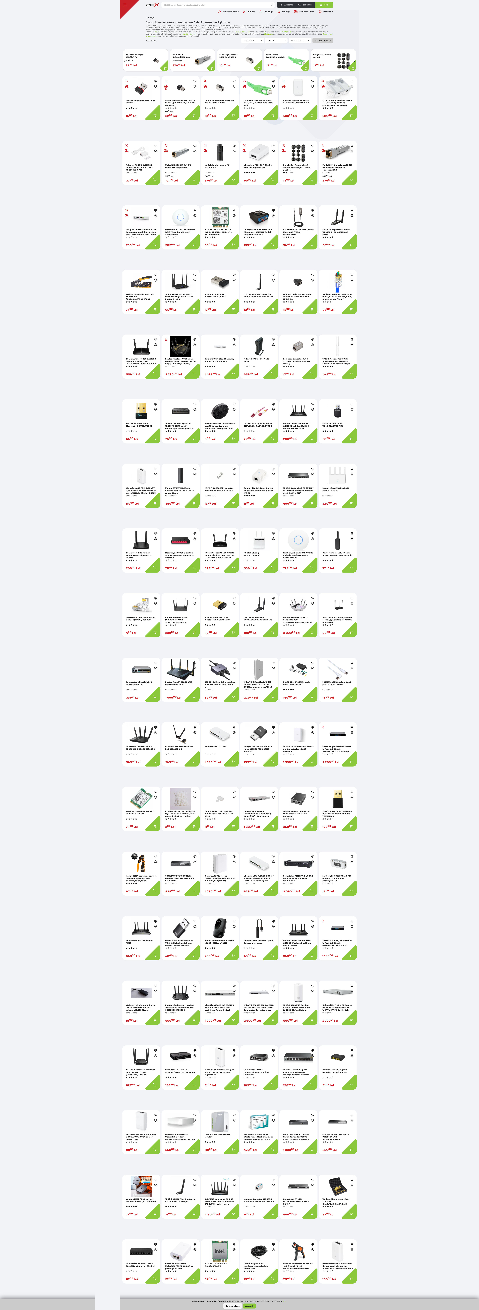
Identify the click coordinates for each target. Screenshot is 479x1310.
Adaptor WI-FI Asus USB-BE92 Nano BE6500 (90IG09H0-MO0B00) (258, 749)
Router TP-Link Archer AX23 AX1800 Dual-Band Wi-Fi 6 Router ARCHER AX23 (297, 425)
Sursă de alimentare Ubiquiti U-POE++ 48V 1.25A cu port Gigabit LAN (219, 1072)
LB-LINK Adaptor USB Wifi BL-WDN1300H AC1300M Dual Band (336, 232)
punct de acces (243, 32)
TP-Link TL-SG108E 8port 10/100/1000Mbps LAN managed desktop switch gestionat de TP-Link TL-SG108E (296, 1072)
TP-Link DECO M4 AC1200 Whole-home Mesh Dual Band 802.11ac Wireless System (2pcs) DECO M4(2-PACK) (258, 1136)
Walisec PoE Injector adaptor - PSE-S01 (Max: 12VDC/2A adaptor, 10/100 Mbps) (141, 1007)
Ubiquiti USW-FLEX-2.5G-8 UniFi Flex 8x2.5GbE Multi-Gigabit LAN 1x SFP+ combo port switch (259, 878)
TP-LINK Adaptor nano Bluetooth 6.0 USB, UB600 (139, 424)
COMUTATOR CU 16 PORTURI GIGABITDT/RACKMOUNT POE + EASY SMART (179, 878)
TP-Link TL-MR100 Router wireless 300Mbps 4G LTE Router (139, 555)
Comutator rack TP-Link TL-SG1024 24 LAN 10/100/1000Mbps (335, 1136)
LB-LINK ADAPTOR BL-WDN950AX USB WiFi (332, 424)
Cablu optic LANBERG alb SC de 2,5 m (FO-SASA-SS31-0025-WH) (275, 56)
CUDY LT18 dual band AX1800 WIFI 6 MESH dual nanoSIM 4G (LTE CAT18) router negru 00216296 (219, 1201)
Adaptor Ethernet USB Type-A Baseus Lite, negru (259, 941)
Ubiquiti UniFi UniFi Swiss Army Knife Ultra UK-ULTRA (296, 101)
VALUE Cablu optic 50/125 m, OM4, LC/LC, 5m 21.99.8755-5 (258, 424)
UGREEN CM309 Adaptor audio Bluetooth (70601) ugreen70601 (298, 232)
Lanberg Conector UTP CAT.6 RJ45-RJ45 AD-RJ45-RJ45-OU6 (259, 1200)
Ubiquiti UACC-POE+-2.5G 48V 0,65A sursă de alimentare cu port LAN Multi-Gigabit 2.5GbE (141, 490)
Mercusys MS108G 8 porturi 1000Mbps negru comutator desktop (179, 555)
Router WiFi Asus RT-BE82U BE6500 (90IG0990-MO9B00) (141, 747)
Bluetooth (268, 34)
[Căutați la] (271, 5)
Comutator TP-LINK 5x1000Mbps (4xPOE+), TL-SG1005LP (256, 1072)
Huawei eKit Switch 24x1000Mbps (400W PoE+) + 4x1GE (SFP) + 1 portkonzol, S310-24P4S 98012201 (258, 813)
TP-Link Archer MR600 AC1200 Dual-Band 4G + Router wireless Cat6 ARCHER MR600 (141, 361)
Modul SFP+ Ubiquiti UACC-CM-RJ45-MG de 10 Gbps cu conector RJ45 (182, 56)
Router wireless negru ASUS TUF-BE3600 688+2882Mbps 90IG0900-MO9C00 (179, 1007)
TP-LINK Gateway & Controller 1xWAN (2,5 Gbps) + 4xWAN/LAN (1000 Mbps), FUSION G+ (337, 943)
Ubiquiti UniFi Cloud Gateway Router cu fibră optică (219, 360)
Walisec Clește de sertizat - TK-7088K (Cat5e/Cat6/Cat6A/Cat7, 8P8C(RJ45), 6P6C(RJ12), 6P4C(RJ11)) (336, 1201)
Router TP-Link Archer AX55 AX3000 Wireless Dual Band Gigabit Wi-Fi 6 (297, 943)
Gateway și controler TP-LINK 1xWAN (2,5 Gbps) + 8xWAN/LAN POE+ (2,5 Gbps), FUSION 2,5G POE (337, 749)
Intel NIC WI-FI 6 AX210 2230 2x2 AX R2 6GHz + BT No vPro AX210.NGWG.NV (218, 232)
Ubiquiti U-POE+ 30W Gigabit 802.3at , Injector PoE (258, 166)
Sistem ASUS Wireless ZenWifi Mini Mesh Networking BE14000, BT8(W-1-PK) (220, 878)
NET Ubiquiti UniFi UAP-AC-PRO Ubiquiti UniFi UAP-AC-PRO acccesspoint (298, 555)
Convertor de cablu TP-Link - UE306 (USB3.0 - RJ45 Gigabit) (337, 554)
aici (284, 1301)
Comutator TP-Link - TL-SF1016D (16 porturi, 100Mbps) (180, 1071)
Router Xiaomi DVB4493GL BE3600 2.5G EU (335, 489)
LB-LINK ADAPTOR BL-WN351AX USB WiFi (140, 101)
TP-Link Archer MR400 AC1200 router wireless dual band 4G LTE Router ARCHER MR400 (219, 555)
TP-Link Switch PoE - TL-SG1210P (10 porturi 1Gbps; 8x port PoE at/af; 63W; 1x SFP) (298, 490)
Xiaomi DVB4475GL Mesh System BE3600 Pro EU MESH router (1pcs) (179, 490)
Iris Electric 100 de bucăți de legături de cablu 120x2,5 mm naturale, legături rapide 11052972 (180, 813)
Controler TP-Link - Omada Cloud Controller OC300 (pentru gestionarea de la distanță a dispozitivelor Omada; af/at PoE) (296, 1136)
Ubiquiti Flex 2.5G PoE (215, 746)
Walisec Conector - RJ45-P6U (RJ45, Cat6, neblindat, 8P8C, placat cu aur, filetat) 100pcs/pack (337, 296)
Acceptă (249, 1306)
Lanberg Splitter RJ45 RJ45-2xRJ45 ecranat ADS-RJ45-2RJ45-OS (297, 296)
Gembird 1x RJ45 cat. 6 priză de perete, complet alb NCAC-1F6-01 (259, 490)
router (157, 32)
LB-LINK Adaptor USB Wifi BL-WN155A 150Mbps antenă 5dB (259, 295)
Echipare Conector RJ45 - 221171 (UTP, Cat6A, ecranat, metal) (296, 361)
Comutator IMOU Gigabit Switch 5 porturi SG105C (334, 1071)
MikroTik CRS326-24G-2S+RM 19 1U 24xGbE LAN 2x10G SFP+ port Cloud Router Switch (220, 1007)
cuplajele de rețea (189, 34)
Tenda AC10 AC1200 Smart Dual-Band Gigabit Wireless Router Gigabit (179, 296)
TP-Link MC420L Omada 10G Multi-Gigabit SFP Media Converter (296, 813)
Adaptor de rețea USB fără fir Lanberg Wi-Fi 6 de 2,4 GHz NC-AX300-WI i (135, 56)
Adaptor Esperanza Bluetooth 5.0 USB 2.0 (215, 295)
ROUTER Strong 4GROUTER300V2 (252, 554)
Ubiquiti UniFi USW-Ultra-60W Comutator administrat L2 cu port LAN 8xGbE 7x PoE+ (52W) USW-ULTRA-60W (141, 232)
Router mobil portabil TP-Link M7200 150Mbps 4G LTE (219, 941)
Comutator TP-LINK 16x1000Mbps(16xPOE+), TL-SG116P (296, 1201)
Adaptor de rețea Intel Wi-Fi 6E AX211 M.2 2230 (140, 812)
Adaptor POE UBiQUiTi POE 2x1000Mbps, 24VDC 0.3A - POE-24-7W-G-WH (139, 167)
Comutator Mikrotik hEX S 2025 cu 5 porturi (139, 683)
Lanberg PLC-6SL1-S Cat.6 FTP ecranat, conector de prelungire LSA (336, 878)
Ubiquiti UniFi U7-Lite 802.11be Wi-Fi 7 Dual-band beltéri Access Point (180, 232)
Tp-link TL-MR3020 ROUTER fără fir (218, 1135)
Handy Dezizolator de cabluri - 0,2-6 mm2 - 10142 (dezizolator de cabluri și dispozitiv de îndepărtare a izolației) (298, 1266)
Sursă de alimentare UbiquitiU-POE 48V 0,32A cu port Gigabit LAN (179, 1266)
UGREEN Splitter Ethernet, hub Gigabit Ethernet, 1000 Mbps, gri (220, 684)
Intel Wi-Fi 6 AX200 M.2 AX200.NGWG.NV (216, 1264)
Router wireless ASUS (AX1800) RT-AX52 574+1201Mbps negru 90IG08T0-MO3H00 (176, 620)
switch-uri (286, 32)
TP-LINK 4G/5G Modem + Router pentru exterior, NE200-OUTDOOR (298, 749)
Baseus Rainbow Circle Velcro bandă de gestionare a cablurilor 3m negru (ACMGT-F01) (220, 426)
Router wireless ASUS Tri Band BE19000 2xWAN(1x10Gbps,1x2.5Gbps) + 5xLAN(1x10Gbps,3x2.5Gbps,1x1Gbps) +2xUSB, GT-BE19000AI (298, 620)
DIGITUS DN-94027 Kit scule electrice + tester (296, 683)
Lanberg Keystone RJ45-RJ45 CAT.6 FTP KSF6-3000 (228, 56)
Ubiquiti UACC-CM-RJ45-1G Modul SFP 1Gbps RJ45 (178, 166)
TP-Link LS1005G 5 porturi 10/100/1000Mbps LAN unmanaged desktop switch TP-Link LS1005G (179, 426)
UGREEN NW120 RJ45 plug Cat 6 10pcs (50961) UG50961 (140, 618)
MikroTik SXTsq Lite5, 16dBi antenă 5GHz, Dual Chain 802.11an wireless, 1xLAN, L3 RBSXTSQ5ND (258, 684)
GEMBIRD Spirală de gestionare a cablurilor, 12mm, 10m (256, 1266)
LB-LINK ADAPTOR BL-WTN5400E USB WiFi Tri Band (258, 618)
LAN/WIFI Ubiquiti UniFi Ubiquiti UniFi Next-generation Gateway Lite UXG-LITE (180, 1136)
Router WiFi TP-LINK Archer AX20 (139, 941)
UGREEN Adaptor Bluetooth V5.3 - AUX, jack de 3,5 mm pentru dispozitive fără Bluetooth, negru (179, 943)
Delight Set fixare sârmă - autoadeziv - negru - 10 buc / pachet (322, 56)
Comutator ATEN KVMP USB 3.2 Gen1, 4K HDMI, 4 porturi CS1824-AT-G (298, 878)
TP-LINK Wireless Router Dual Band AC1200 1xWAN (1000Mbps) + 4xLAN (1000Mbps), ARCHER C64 (140, 1072)
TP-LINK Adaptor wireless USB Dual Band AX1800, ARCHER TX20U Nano (337, 813)
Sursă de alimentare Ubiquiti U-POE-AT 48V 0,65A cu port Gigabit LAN (141, 1136)
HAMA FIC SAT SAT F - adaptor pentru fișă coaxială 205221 (219, 489)
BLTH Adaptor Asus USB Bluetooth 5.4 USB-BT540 (217, 618)
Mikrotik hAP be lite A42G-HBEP (257, 360)
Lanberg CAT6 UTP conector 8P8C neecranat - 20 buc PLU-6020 (219, 813)
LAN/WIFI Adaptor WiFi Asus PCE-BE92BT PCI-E (179, 747)
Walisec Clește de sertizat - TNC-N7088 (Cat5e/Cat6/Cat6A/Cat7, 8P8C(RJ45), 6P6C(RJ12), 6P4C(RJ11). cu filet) (140, 296)
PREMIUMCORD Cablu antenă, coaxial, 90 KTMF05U (337, 683)
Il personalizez (233, 1306)
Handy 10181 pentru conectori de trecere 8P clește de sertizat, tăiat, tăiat (141, 878)
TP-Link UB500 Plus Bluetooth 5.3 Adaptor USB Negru (180, 1200)
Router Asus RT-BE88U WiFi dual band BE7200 (178, 683)
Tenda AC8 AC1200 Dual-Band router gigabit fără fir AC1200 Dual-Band (337, 619)
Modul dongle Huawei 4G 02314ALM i (217, 166)
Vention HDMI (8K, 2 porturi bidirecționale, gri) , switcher (141, 1200)
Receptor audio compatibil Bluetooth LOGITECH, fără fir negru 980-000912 (258, 232)
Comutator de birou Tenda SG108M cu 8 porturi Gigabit (140, 1264)
